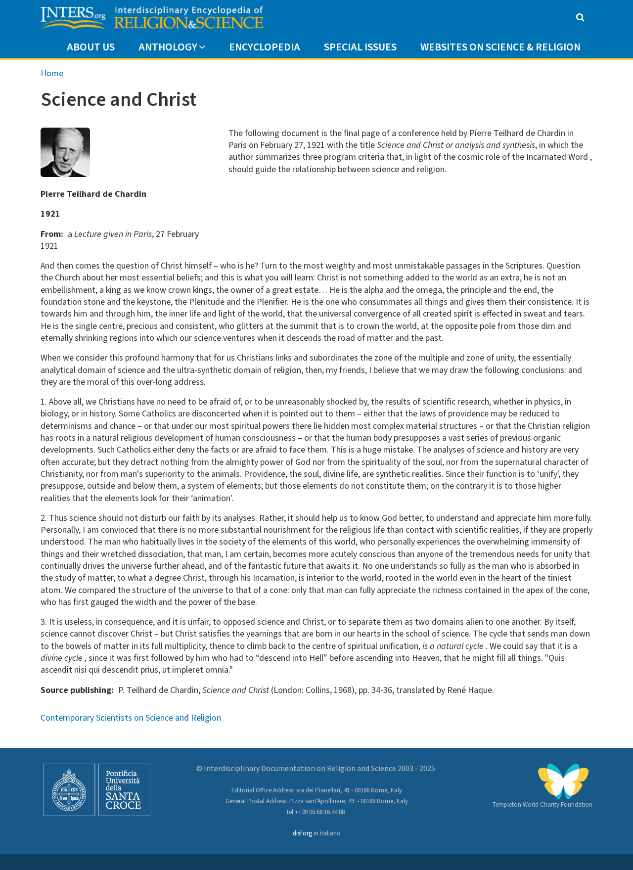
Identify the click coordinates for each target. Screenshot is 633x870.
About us (91, 47)
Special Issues (360, 47)
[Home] (152, 18)
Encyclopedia (264, 47)
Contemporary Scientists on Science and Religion (131, 718)
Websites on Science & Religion (500, 47)
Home (52, 73)
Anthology (167, 47)
